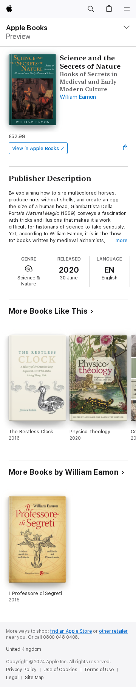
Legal (12, 677)
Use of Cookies (60, 669)
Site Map (34, 677)
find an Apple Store (71, 631)
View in (35, 148)
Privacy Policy (21, 669)
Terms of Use (99, 669)
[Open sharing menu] (125, 148)
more (122, 240)
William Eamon (78, 97)
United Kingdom (23, 649)
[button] (91, 9)
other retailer (113, 631)
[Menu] (127, 9)
